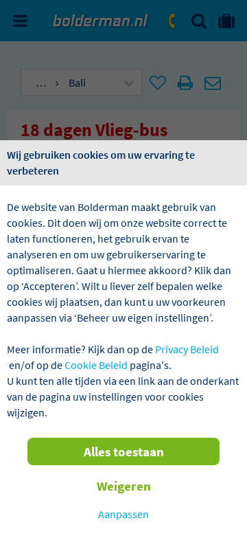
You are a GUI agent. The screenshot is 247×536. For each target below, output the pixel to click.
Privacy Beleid (187, 349)
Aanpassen (123, 514)
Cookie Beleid (96, 365)
